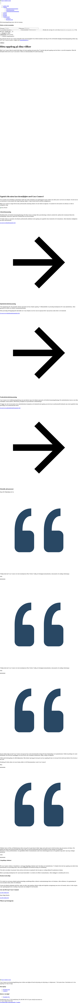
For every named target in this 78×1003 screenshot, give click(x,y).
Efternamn (21, 28)
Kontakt (5, 15)
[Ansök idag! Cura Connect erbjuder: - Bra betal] (9, 966)
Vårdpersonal (6, 17)
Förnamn (2, 28)
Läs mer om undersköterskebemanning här (10, 408)
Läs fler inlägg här (4, 892)
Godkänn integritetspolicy (8, 36)
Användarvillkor (4, 1002)
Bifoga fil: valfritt (6, 33)
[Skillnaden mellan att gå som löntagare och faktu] (48, 920)
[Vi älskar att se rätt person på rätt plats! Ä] (48, 965)
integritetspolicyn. (24, 40)
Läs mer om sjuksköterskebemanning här (10, 313)
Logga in (8, 18)
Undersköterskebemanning (12, 11)
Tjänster (5, 7)
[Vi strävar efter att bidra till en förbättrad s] (29, 963)
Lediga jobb (6, 6)
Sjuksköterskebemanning (12, 8)
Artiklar (5, 12)
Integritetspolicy (12, 1002)
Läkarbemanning (10, 10)
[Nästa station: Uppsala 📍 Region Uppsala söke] (9, 912)
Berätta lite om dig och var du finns (51, 30)
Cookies (18, 1002)
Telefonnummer (24, 30)
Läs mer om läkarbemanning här (8, 222)
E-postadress (3, 30)
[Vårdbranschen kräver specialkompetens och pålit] (29, 909)
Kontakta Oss (6, 997)
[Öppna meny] (0, 2)
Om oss (5, 14)
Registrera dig (9, 19)
